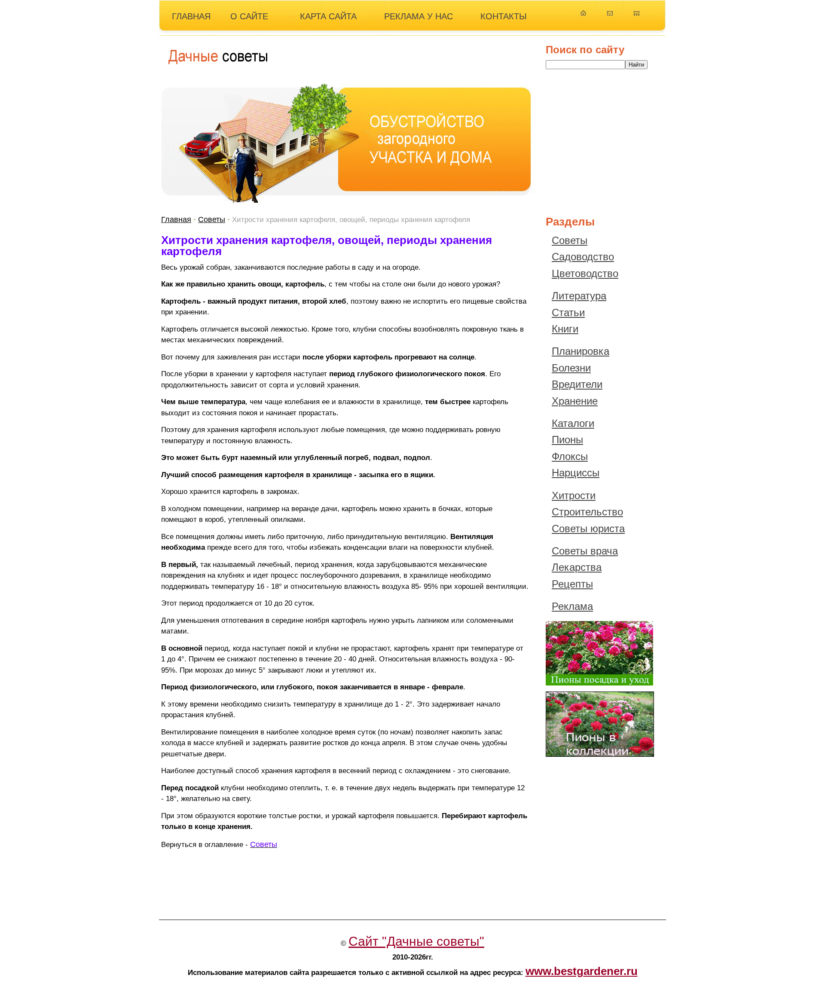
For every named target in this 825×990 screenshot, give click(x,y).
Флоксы (570, 456)
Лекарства (577, 567)
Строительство (587, 512)
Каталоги (573, 423)
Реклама (572, 606)
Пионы (567, 439)
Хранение (575, 401)
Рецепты (572, 584)
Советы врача (585, 551)
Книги (565, 329)
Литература (579, 296)
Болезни (571, 368)
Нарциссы (575, 472)
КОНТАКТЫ (503, 16)
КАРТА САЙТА (328, 16)
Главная (176, 219)
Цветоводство (585, 273)
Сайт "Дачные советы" (416, 941)
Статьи (568, 312)
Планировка (580, 351)
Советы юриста (588, 528)
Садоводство (583, 256)
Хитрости (574, 495)
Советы (211, 219)
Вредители (577, 384)
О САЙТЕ (249, 16)
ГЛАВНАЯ (191, 16)
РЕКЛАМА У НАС (418, 16)
